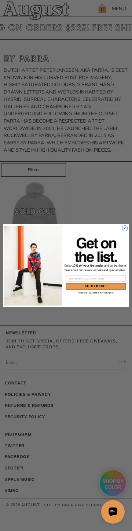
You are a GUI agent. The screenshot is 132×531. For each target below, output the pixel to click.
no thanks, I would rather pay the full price (96, 292)
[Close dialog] (125, 228)
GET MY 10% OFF (95, 286)
